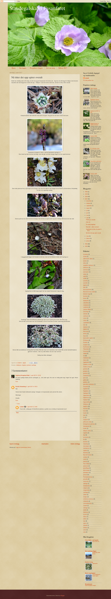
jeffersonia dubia (87, 421)
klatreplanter (86, 426)
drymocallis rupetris (88, 338)
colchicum (85, 316)
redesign (85, 483)
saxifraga (33, 365)
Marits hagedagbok (90, 573)
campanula (86, 305)
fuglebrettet (86, 362)
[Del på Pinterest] (37, 363)
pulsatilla (85, 479)
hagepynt (85, 399)
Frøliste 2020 (93, 173)
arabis (84, 274)
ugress (85, 523)
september (89, 205)
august (88, 208)
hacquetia (85, 386)
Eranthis (85, 342)
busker (85, 298)
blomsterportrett (87, 289)
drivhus (85, 333)
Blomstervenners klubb (89, 291)
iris (84, 417)
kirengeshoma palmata (89, 424)
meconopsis (86, 446)
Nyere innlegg (14, 444)
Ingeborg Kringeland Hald (22, 375)
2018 (86, 196)
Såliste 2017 (62, 68)
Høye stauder (93, 88)
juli (87, 210)
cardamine (85, 307)
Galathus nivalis (87, 364)
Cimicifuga (86, 311)
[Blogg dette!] (32, 363)
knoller (85, 428)
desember (89, 201)
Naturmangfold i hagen (90, 585)
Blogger (62, 595)
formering (85, 351)
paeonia (85, 461)
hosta (84, 410)
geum (84, 377)
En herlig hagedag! (90, 224)
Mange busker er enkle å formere (94, 124)
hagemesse (86, 397)
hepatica (24, 365)
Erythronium (86, 347)
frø (84, 355)
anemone (85, 269)
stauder (85, 505)
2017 (86, 199)
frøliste (85, 360)
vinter (84, 529)
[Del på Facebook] (35, 363)
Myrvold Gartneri (87, 454)
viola (84, 532)
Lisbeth (22, 406)
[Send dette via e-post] (30, 363)
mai (87, 215)
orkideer (85, 457)
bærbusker (86, 300)
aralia (84, 276)
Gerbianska (86, 375)
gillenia (85, 380)
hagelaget (85, 393)
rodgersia (85, 488)
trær (84, 521)
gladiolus (85, 382)
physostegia (86, 470)
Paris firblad (86, 463)
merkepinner (86, 448)
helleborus (18, 365)
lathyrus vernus (87, 430)
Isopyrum (85, 419)
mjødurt (85, 450)
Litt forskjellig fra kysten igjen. (96, 575)
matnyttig (85, 443)
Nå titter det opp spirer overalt (93, 233)
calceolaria (86, 302)
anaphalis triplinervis (88, 265)
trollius (85, 518)
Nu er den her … (96, 541)
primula (29, 365)
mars (87, 236)
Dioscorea (85, 331)
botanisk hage (86, 294)
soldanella (85, 501)
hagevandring (86, 402)
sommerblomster (87, 503)
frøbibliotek (86, 358)
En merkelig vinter (94, 148)
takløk (84, 510)
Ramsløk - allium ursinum (92, 227)
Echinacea (86, 340)
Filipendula (86, 349)
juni (87, 213)
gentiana (85, 369)
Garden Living (86, 366)
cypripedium (86, 322)
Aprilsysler (95, 563)
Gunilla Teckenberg (21, 386)
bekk (84, 287)
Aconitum (85, 254)
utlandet (85, 525)
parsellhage (86, 468)
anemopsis (86, 272)
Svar (17, 381)
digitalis (85, 329)
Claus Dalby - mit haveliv (91, 540)
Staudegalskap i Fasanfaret (37, 8)
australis (85, 283)
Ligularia (85, 432)
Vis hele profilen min (88, 80)
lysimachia (86, 437)
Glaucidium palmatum (95, 161)
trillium (85, 516)
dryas (84, 336)
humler (85, 413)
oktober (88, 203)
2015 (86, 246)
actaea (85, 256)
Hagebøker (86, 391)
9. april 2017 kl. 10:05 (31, 406)
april (87, 217)
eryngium (85, 344)
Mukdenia (85, 452)
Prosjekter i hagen (36, 68)
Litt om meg (50, 68)
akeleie (85, 261)
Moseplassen (88, 584)
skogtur (85, 496)
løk (84, 439)
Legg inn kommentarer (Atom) (23, 447)
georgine (85, 371)
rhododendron (86, 485)
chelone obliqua (87, 309)
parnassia (85, 466)
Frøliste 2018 (93, 136)
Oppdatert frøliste (94, 99)
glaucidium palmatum (88, 384)
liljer (84, 435)
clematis (85, 313)
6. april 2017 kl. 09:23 (31, 386)
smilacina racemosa (88, 499)
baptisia (85, 285)
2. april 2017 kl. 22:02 (35, 375)
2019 (86, 194)
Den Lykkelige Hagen (90, 551)
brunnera (85, 296)
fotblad (85, 353)
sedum (85, 494)
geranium (85, 373)
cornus (85, 318)
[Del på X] (33, 363)
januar (88, 241)
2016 (86, 244)
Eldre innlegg (75, 444)
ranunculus (86, 481)
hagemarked (86, 395)
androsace (85, 267)
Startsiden (44, 444)
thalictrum (85, 512)
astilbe (85, 278)
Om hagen (22, 68)
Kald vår (88, 222)
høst (84, 415)
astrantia (85, 280)
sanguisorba (86, 490)
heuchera (85, 408)
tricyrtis (85, 514)
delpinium (85, 327)
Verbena (85, 527)
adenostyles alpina (88, 258)
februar (88, 238)
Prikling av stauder (90, 219)
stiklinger (85, 507)
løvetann (85, 441)
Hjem (14, 68)
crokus (85, 320)
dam (84, 324)
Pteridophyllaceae (87, 477)
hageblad (85, 388)
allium (84, 263)
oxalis (84, 459)
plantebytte (86, 472)
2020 (86, 191)
